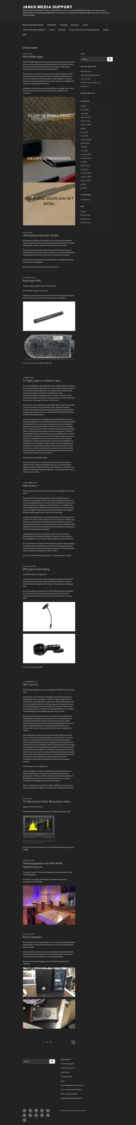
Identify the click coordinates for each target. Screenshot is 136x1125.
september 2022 (86, 117)
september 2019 (86, 158)
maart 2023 (84, 113)
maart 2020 (84, 151)
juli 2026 (83, 106)
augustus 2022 (85, 121)
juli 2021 (83, 128)
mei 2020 (84, 147)
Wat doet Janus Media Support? (33, 25)
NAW (24, 34)
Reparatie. (62, 30)
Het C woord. (31, 684)
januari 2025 (85, 110)
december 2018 (86, 173)
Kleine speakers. (32, 937)
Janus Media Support (48, 7)
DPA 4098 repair (33, 56)
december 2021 (86, 124)
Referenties (75, 25)
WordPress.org (85, 222)
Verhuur (85, 25)
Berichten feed (85, 215)
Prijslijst (106, 30)
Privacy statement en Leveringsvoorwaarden (84, 30)
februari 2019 (85, 165)
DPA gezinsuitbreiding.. (36, 569)
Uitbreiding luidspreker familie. (41, 235)
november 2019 (86, 154)
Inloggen (83, 211)
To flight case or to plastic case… (42, 380)
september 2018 (86, 177)
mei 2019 (84, 162)
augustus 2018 (85, 180)
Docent (52, 30)
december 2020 (86, 139)
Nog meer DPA (32, 280)
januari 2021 (85, 136)
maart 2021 (84, 132)
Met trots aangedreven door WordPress (73, 1110)
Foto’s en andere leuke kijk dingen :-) (34, 30)
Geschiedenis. (51, 25)
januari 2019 (85, 169)
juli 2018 (83, 184)
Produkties (63, 25)
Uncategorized (85, 199)
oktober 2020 (85, 143)
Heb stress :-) (31, 485)
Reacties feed (85, 219)
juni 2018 (84, 188)
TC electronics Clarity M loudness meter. (47, 801)
